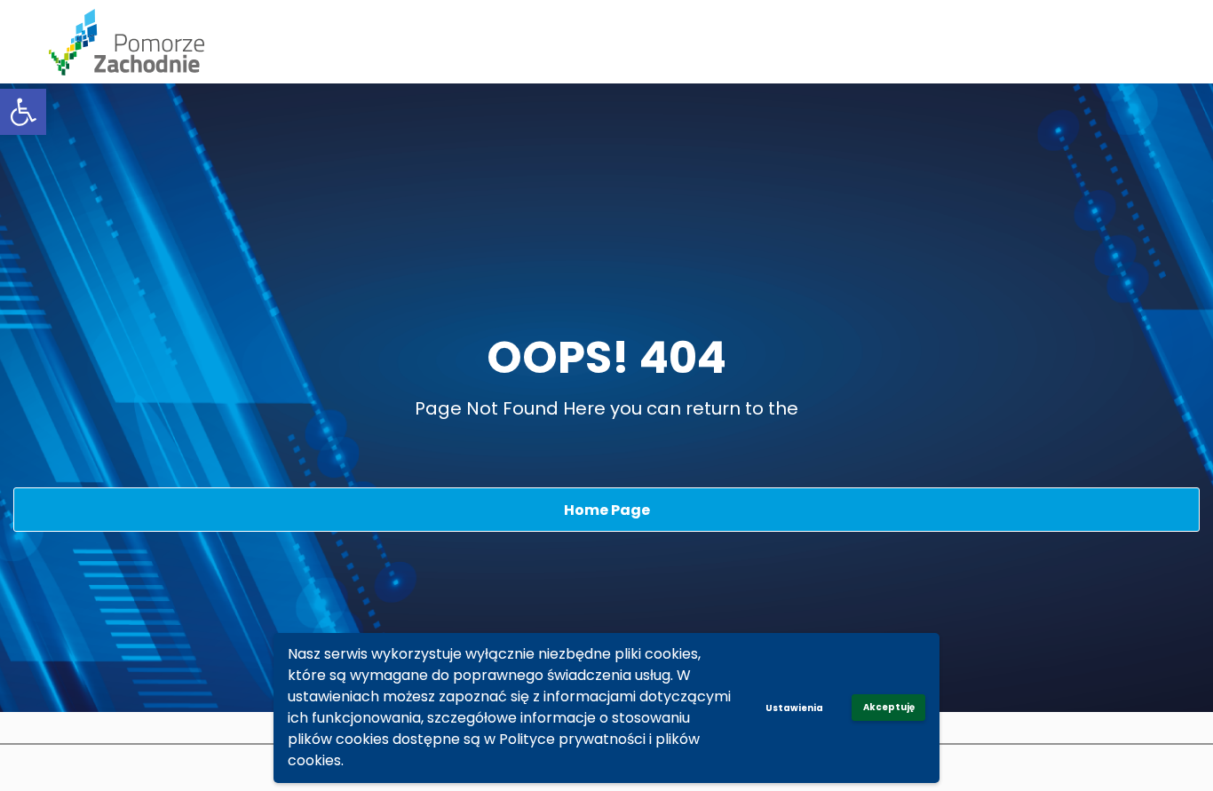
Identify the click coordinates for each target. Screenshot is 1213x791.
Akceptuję (889, 707)
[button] (23, 112)
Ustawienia (794, 708)
